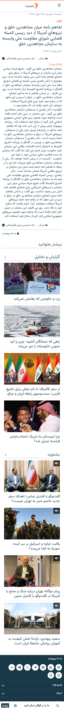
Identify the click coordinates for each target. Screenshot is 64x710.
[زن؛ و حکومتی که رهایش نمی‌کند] (32, 278)
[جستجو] (58, 705)
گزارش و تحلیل (47, 257)
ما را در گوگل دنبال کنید (36, 705)
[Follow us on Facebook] (43, 667)
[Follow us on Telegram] (35, 667)
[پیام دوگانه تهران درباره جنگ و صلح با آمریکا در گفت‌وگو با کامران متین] (32, 571)
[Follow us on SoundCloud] (12, 667)
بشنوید (53, 454)
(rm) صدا (56, 64)
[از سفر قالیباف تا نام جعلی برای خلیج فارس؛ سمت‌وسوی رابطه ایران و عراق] (32, 369)
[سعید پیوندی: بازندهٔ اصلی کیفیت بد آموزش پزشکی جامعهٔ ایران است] (32, 618)
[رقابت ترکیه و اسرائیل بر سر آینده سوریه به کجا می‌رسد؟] (32, 523)
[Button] (43, 59)
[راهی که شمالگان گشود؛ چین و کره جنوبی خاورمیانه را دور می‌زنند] (32, 321)
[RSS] (51, 667)
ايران (59, 21)
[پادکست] (15, 705)
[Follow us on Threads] (51, 675)
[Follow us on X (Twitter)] (27, 667)
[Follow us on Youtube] (19, 667)
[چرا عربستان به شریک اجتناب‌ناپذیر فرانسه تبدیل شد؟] (32, 416)
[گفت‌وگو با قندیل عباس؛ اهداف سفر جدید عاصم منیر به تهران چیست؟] (32, 476)
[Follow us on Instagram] (58, 675)
